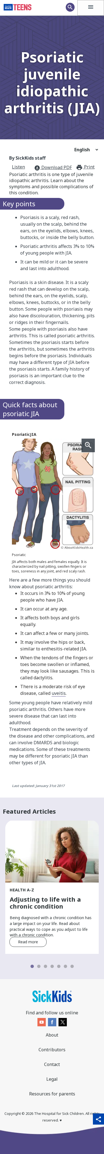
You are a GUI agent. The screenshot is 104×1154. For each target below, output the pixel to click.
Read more (28, 941)
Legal (52, 1079)
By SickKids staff (27, 157)
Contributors (52, 1050)
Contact (52, 1064)
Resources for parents (52, 1094)
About (52, 1035)
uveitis (59, 693)
